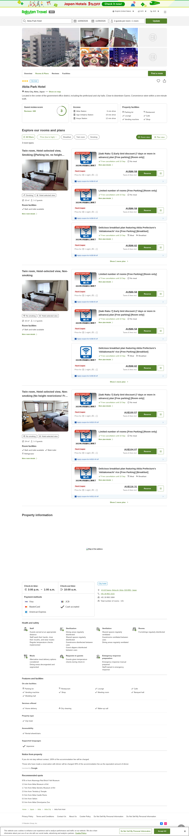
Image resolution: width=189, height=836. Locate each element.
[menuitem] (123, 11)
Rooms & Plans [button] (42, 73)
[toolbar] (90, 21)
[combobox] (47, 21)
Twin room (80, 137)
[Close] (185, 831)
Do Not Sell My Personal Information (136, 831)
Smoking (93, 137)
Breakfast (67, 137)
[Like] (158, 81)
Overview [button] (28, 73)
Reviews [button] (55, 73)
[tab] (144, 137)
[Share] (164, 80)
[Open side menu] (165, 12)
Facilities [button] (66, 73)
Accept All (162, 831)
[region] (94, 831)
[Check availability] (161, 173)
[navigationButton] (107, 661)
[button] (34, 11)
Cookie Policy (80, 833)
